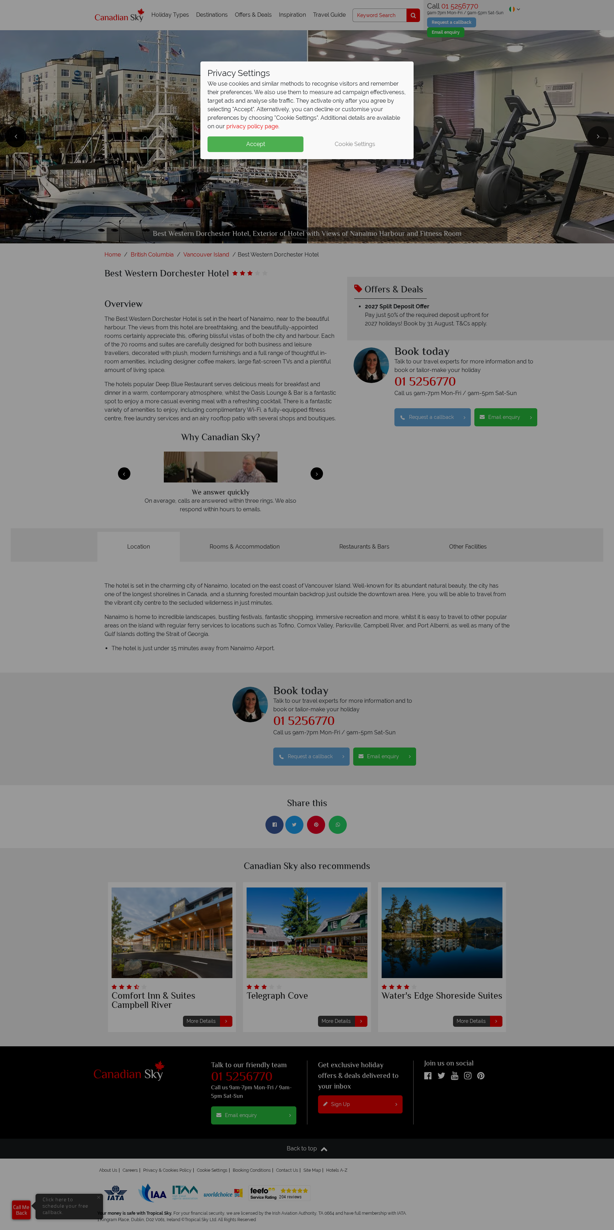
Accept (255, 144)
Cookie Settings (355, 144)
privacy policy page (252, 126)
